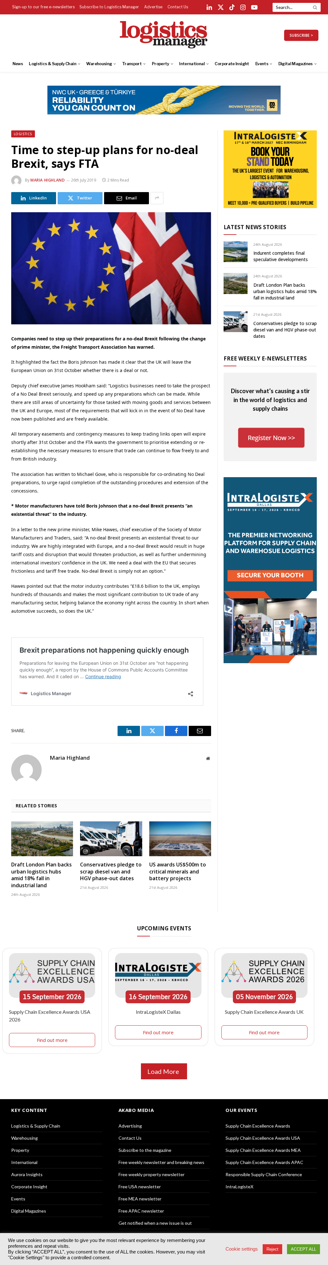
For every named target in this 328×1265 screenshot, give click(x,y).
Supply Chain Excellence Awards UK (264, 1012)
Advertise (153, 6)
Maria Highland (47, 180)
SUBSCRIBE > (301, 35)
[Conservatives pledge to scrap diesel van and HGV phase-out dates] (111, 838)
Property (160, 63)
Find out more (52, 1040)
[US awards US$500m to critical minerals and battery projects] (180, 838)
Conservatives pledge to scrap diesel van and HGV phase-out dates (111, 871)
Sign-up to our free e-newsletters (43, 6)
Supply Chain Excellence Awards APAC (264, 1162)
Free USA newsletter (140, 1186)
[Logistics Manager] (164, 35)
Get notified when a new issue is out (155, 1223)
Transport (132, 63)
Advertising (130, 1126)
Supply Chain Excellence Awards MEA (263, 1150)
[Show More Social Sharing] (157, 198)
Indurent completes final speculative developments (280, 256)
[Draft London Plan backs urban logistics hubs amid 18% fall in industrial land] (42, 838)
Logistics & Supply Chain (52, 63)
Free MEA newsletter (140, 1198)
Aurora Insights (27, 1174)
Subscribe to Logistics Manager (109, 6)
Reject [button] (272, 1249)
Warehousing (99, 63)
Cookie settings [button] (242, 1249)
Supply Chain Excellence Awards (258, 1126)
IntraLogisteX (239, 1186)
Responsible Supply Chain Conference (264, 1174)
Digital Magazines (295, 63)
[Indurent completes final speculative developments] (236, 251)
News (17, 63)
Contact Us (178, 6)
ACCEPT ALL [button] (303, 1249)
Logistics (23, 134)
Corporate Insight (232, 63)
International (192, 63)
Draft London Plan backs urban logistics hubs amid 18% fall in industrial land (41, 875)
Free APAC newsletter (141, 1211)
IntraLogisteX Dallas (158, 1012)
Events (261, 63)
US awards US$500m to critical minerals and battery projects (177, 871)
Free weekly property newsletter (151, 1174)
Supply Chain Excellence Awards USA (263, 1138)
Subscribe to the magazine (145, 1150)
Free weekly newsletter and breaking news (161, 1162)
